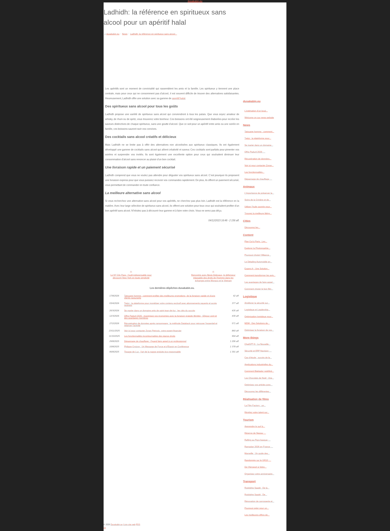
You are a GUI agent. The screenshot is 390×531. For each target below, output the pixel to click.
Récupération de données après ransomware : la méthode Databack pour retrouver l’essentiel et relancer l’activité (170, 324)
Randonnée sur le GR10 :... (258, 460)
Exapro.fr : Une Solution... (257, 268)
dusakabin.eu (112, 34)
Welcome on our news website (259, 117)
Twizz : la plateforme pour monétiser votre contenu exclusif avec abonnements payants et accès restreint (170, 304)
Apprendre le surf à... (255, 426)
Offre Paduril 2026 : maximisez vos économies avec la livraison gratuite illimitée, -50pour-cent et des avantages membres (170, 317)
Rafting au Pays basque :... (258, 440)
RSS (138, 524)
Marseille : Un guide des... (257, 453)
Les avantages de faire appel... (259, 282)
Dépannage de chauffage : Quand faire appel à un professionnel (155, 341)
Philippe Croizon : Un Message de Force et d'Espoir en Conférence (156, 346)
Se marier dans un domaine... (259, 145)
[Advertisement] (172, 58)
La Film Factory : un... (255, 405)
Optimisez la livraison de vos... (259, 330)
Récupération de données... (258, 158)
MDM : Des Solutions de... (257, 323)
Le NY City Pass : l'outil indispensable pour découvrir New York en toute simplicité (131, 276)
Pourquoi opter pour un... (257, 508)
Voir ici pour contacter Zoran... (259, 165)
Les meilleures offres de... (257, 515)
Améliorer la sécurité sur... (257, 303)
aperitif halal (178, 98)
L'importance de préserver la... (259, 193)
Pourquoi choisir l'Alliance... (258, 255)
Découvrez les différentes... (258, 391)
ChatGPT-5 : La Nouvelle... (257, 344)
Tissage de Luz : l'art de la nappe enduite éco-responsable (152, 352)
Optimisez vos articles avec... (259, 384)
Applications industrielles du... (259, 364)
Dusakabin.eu (117, 524)
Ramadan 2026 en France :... (259, 446)
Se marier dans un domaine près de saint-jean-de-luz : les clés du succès (159, 310)
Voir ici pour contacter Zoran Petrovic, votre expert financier (152, 331)
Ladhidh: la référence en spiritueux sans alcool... (153, 34)
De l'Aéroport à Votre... (255, 467)
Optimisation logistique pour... (259, 316)
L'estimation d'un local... (256, 111)
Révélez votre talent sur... (257, 412)
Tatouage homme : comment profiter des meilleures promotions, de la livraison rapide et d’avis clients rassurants (169, 297)
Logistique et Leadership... (257, 309)
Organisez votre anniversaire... (259, 474)
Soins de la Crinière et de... (258, 200)
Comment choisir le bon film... (259, 289)
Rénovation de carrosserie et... (259, 501)
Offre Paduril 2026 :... (255, 152)
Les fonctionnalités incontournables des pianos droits (149, 336)
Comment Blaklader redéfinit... (259, 371)
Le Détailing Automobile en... (258, 261)
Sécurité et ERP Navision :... (258, 351)
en (105, 528)
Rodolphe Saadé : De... (256, 494)
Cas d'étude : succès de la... (258, 357)
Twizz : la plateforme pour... (258, 138)
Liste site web (129, 524)
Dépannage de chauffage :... (258, 179)
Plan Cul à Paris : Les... (256, 241)
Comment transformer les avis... (260, 275)
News (124, 34)
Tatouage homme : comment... (259, 131)
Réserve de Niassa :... (255, 433)
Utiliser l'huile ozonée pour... (258, 206)
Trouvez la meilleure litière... (258, 213)
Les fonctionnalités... (254, 172)
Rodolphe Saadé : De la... (257, 488)
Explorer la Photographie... (257, 248)
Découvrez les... (252, 227)
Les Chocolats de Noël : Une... (259, 378)
